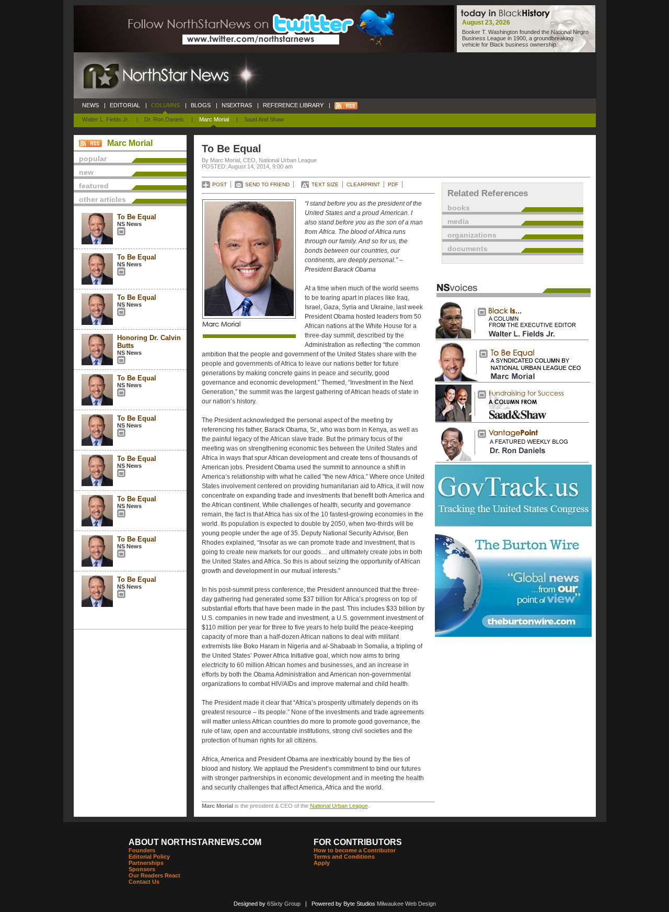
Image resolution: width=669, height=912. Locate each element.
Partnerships (146, 863)
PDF (393, 184)
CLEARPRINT (363, 184)
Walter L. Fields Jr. (105, 119)
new (86, 172)
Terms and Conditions (344, 856)
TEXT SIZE (325, 184)
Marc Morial (214, 119)
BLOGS (201, 105)
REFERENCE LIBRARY (293, 105)
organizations (472, 235)
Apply (322, 863)
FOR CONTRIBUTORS (358, 842)
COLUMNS (165, 105)
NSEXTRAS (236, 105)
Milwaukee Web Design (406, 903)
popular (93, 158)
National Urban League (339, 806)
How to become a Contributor (355, 850)
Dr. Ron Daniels (164, 119)
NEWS (90, 105)
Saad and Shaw (264, 119)
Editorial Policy (149, 856)
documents (467, 248)
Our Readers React (154, 875)
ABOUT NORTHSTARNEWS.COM (195, 842)
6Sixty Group (284, 903)
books (458, 208)
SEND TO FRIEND (267, 184)
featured (94, 186)
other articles (102, 199)
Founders (142, 850)
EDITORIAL (125, 105)
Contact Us (144, 882)
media (458, 221)
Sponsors (142, 869)
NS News (129, 224)
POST (219, 184)
